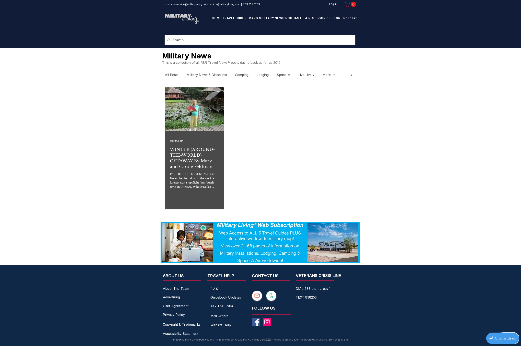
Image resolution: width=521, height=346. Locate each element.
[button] (351, 4)
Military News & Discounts (207, 75)
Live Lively (306, 75)
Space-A (283, 75)
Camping (241, 75)
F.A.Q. (214, 289)
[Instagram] (267, 322)
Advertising (171, 297)
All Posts (171, 75)
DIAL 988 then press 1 (313, 289)
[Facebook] (256, 322)
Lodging (263, 75)
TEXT (300, 297)
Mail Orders (219, 316)
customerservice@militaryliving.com (186, 4)
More (326, 75)
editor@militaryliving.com (225, 4)
